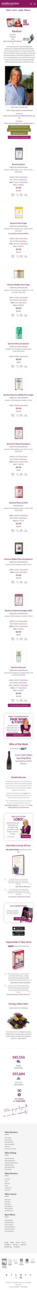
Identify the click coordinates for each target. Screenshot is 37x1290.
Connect (7, 1245)
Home (6, 1242)
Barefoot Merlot (18, 164)
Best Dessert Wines (10, 1229)
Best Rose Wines (9, 1224)
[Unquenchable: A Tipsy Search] (18, 960)
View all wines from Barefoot (19, 137)
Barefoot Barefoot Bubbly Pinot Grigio (18, 395)
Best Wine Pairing (9, 1158)
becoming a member (11, 805)
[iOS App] (18, 928)
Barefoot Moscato (18, 667)
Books (15, 1245)
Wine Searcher (8, 1140)
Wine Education (9, 1208)
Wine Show (7, 1202)
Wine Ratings (8, 1138)
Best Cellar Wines (9, 1231)
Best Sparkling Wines (10, 1227)
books (25, 793)
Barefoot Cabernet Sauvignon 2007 (18, 611)
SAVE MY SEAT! (18, 735)
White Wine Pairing (10, 1167)
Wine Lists (7, 1146)
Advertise (8, 1247)
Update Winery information (19, 127)
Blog (23, 1242)
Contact (23, 1245)
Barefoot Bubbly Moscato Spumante (18, 559)
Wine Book (7, 1204)
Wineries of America (19, 133)
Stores (6, 1185)
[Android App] (18, 933)
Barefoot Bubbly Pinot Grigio (18, 285)
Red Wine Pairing (9, 1165)
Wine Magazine (9, 1206)
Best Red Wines (9, 1220)
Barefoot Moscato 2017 (18, 503)
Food (18, 1242)
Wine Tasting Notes (10, 1144)
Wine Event (8, 1199)
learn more (22, 1038)
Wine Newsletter (9, 1142)
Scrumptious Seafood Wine (18, 233)
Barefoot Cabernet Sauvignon (18, 444)
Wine (12, 1242)
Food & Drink (8, 1187)
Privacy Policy (24, 1287)
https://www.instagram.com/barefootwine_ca (19, 123)
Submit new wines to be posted (19, 130)
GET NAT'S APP (21, 919)
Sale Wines (7, 1190)
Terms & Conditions (14, 1287)
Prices (6, 1181)
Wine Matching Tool (10, 1160)
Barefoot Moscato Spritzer (18, 344)
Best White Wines (9, 1222)
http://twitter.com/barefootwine (22, 110)
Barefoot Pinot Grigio (18, 223)
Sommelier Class (9, 1210)
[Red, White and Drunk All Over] (18, 866)
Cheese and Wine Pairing (11, 1163)
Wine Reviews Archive (10, 1148)
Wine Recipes (8, 1169)
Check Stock (23, 177)
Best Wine (7, 1179)
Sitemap (17, 1247)
